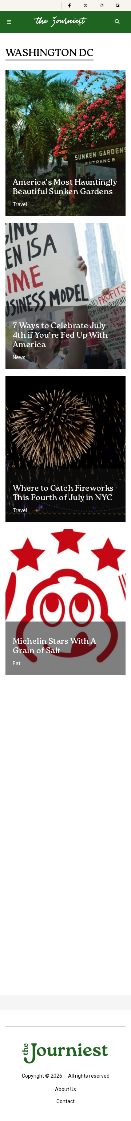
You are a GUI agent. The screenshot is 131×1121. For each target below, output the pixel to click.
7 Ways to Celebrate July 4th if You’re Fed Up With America (60, 335)
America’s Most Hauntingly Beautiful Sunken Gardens (65, 187)
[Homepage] (60, 21)
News (19, 357)
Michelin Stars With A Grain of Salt (54, 646)
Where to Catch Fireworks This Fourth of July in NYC (63, 493)
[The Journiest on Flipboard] (118, 5)
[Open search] (117, 22)
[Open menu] (9, 22)
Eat (16, 663)
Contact (65, 1101)
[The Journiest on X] (86, 5)
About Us (65, 1089)
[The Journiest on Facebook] (69, 5)
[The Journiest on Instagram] (102, 5)
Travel (20, 204)
